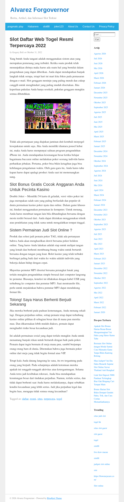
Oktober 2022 (100, 278)
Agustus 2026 (100, 53)
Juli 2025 (98, 117)
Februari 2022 (100, 307)
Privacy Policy (106, 26)
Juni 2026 (98, 63)
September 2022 (101, 282)
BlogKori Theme (54, 498)
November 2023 (100, 214)
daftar (25, 398)
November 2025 (100, 97)
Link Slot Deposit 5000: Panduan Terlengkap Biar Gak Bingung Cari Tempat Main (104, 380)
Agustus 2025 (100, 112)
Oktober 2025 (100, 102)
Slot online (98, 485)
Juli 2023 (98, 234)
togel (59, 398)
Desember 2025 (100, 92)
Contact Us (89, 26)
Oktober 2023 (100, 219)
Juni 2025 (98, 121)
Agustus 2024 (100, 170)
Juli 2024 (98, 175)
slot (95, 470)
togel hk (97, 422)
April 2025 (98, 131)
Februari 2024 (100, 200)
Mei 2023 (98, 243)
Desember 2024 (100, 151)
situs (40, 398)
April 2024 (98, 190)
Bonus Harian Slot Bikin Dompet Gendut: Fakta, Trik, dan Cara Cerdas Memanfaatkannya (104, 395)
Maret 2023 (99, 253)
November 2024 (100, 156)
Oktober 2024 (100, 160)
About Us (73, 26)
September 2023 (101, 224)
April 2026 (98, 73)
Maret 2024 (99, 195)
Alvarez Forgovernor (39, 9)
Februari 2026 (100, 82)
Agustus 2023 (100, 229)
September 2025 (101, 107)
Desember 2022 (100, 268)
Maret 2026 (99, 77)
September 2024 (101, 165)
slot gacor (98, 434)
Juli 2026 (98, 58)
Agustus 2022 (100, 287)
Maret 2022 (99, 302)
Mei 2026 (98, 68)
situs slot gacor (100, 428)
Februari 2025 (100, 141)
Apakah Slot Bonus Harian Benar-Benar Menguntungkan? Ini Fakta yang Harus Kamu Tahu (104, 332)
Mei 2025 (98, 126)
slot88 (46, 26)
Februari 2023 (100, 258)
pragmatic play (15, 26)
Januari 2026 (99, 87)
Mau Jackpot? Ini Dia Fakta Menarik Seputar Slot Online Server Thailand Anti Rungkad (104, 365)
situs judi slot (100, 415)
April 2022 (98, 297)
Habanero (33, 26)
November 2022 (100, 273)
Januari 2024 (99, 204)
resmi (33, 398)
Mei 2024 (98, 185)
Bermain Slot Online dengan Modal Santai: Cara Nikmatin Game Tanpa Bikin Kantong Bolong (103, 349)
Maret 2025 (99, 136)
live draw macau (101, 452)
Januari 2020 (99, 312)
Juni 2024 (98, 180)
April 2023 (98, 248)
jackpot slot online (102, 464)
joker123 (59, 26)
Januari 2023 (99, 263)
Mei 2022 (98, 292)
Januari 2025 (99, 146)
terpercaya (49, 398)
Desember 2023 (100, 209)
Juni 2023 (98, 238)
